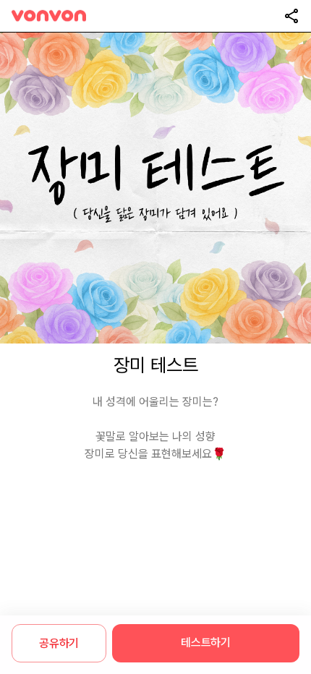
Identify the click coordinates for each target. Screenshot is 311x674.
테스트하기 (205, 642)
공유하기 (59, 643)
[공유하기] (291, 16)
